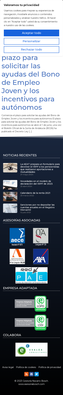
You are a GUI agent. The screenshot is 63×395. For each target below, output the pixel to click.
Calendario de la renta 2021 (35, 193)
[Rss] (26, 374)
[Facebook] (31, 374)
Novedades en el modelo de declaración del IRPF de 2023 (36, 182)
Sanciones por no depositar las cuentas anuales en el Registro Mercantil (37, 207)
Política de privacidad (49, 367)
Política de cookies (26, 367)
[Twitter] (36, 374)
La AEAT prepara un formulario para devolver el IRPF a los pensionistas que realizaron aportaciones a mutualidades (40, 168)
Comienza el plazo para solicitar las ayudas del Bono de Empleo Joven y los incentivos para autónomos (31, 78)
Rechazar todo (31, 49)
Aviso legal (8, 367)
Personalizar (31, 41)
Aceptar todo (31, 33)
